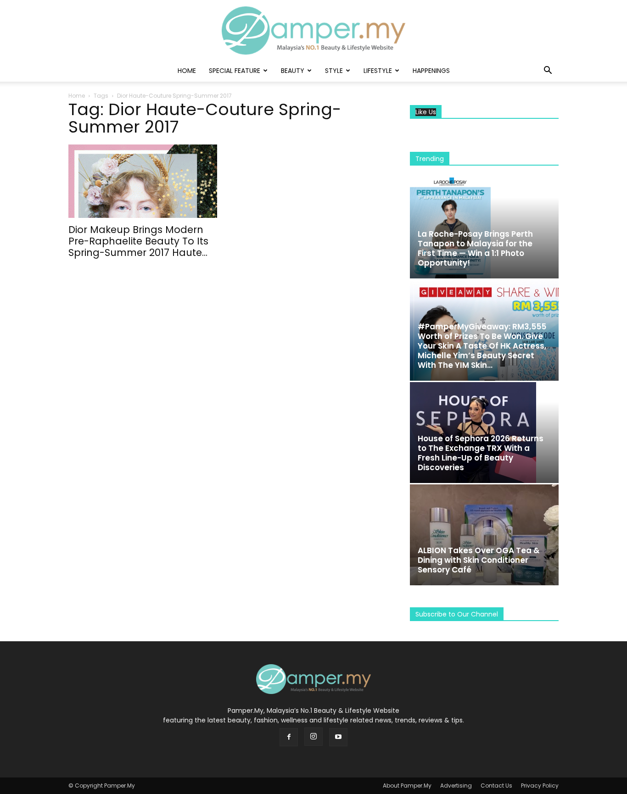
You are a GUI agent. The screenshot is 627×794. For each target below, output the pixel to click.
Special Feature (234, 70)
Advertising (456, 785)
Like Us (425, 112)
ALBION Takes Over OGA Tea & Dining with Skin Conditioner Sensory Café (479, 560)
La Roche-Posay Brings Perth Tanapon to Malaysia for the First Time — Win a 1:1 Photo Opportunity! (475, 248)
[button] (548, 71)
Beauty (292, 70)
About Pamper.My (407, 785)
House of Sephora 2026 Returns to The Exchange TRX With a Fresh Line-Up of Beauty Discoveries (480, 453)
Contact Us (496, 785)
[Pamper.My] (313, 30)
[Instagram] (313, 736)
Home (187, 70)
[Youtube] (338, 737)
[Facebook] (289, 737)
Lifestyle (378, 70)
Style (334, 70)
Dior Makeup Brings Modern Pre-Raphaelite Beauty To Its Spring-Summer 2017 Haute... (138, 241)
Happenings (431, 70)
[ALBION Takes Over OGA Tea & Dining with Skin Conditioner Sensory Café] (484, 534)
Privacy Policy (540, 785)
